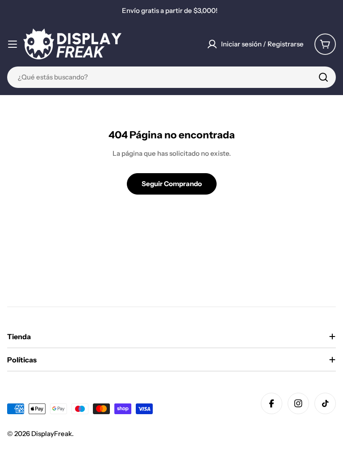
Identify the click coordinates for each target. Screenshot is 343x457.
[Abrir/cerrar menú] (12, 44)
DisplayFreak (51, 433)
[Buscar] (323, 77)
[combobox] (171, 77)
